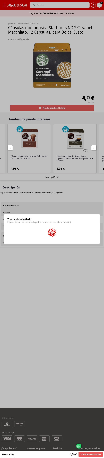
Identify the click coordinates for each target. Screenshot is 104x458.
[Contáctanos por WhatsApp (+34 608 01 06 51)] (101, 447)
